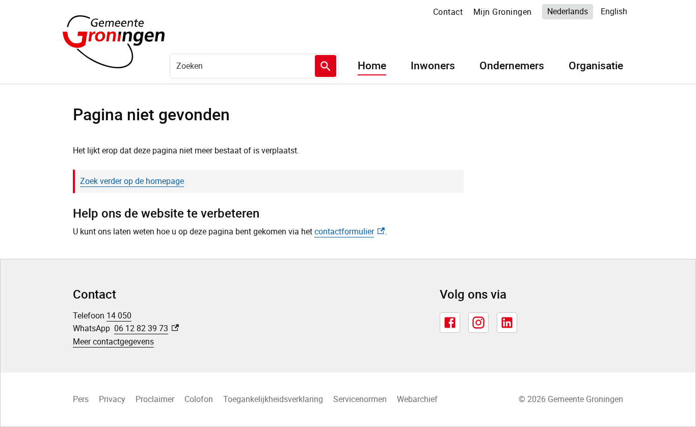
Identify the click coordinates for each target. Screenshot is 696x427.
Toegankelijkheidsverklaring (273, 399)
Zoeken (325, 66)
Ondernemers (511, 65)
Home (372, 65)
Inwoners (433, 65)
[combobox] (254, 66)
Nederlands (567, 11)
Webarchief (417, 399)
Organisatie (596, 65)
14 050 (118, 315)
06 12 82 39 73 (146, 328)
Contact (448, 11)
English (614, 11)
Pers (81, 399)
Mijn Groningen (502, 11)
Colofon (198, 399)
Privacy (112, 399)
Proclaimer (155, 399)
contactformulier (349, 231)
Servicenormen (360, 399)
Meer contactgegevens (113, 341)
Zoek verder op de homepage (132, 180)
